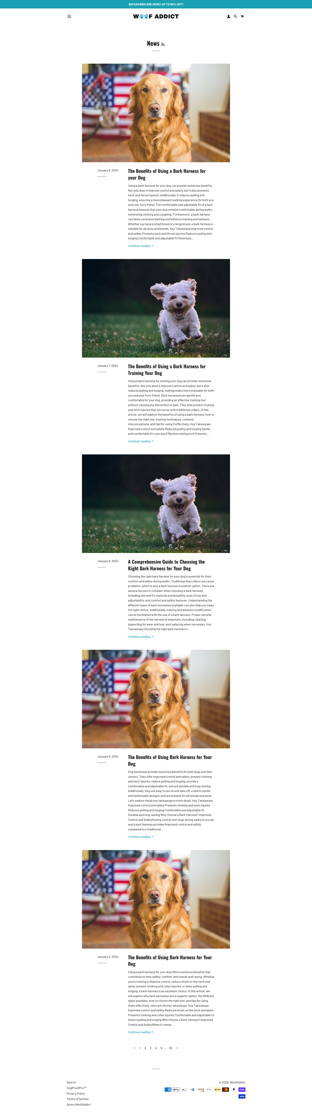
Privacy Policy (76, 1093)
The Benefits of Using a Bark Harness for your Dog (167, 174)
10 (170, 1048)
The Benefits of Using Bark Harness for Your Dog (170, 760)
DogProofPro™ (77, 1088)
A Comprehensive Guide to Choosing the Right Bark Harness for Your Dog (166, 565)
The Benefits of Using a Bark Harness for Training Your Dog (167, 369)
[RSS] (163, 44)
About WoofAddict (79, 1104)
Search (71, 1082)
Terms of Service (78, 1099)
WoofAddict (237, 1082)
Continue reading (139, 245)
